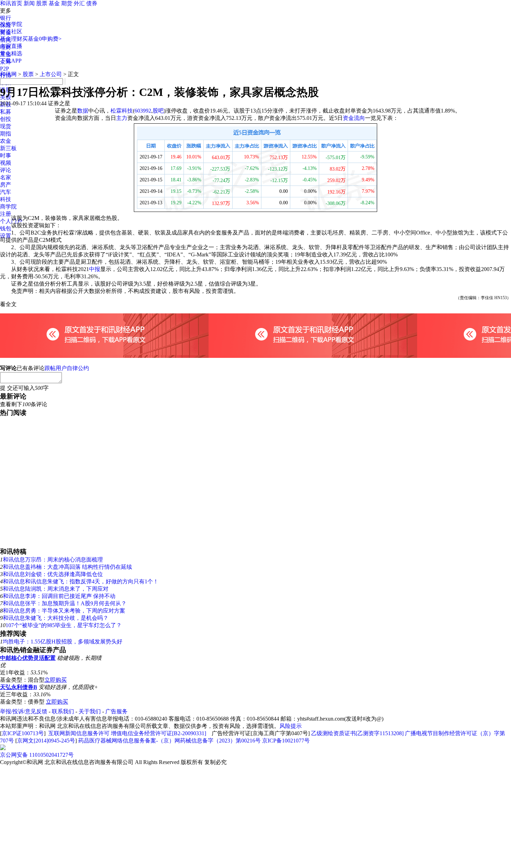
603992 (143, 111)
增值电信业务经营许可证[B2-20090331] (158, 733)
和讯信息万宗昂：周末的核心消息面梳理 (53, 560)
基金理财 (11, 39)
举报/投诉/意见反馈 (23, 711)
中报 (94, 269)
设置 (5, 236)
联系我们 (63, 711)
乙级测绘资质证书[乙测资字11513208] (357, 733)
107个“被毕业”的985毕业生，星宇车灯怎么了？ (64, 625)
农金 (5, 141)
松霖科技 (122, 111)
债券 (91, 3)
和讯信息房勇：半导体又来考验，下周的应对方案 (64, 611)
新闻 (29, 3)
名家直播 (11, 46)
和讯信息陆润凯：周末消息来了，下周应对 (55, 589)
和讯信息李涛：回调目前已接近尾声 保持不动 (59, 596)
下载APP (11, 61)
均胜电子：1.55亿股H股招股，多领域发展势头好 (62, 642)
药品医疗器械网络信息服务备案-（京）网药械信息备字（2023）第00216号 (169, 741)
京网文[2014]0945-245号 (46, 741)
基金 (54, 3)
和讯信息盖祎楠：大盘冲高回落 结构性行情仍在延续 (67, 567)
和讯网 (8, 74)
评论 (5, 170)
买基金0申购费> (42, 39)
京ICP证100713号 (23, 733)
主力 (121, 118)
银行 (5, 18)
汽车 (5, 192)
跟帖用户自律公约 (66, 368)
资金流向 (354, 118)
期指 (5, 134)
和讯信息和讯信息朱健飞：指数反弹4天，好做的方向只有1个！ (81, 581)
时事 (5, 155)
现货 (5, 126)
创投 (5, 119)
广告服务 (116, 711)
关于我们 (90, 711)
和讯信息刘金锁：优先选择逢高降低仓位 (53, 574)
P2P (4, 69)
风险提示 (290, 726)
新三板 (8, 148)
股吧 (158, 111)
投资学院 (11, 24)
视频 (5, 163)
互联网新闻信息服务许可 (79, 733)
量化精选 (11, 53)
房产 (5, 185)
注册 (5, 214)
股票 (41, 3)
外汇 (79, 3)
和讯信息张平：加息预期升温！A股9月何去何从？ (65, 603)
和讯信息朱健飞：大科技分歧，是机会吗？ (55, 618)
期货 (66, 3)
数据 (82, 111)
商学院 (8, 207)
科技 (5, 199)
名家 (5, 177)
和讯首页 (11, 3)
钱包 (5, 228)
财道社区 (11, 31)
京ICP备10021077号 (286, 741)
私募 (5, 112)
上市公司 (51, 74)
